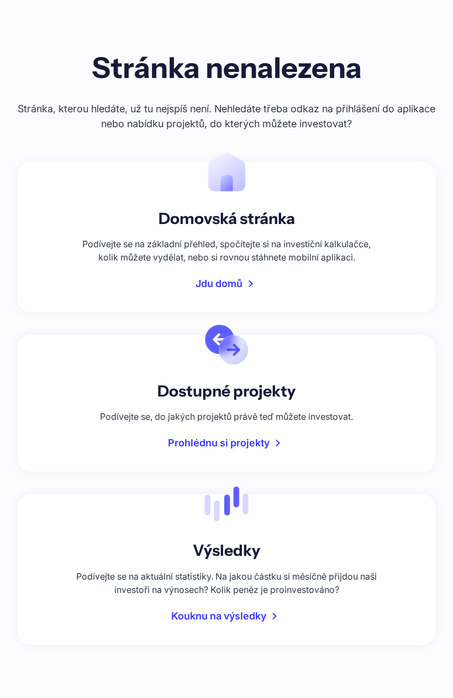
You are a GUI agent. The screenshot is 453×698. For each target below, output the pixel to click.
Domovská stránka (227, 218)
